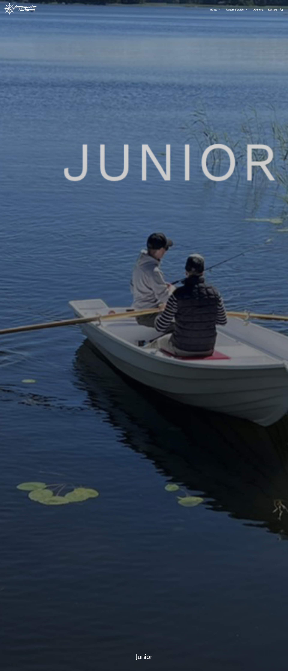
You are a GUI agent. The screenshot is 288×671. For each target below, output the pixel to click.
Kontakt (272, 9)
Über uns (258, 9)
